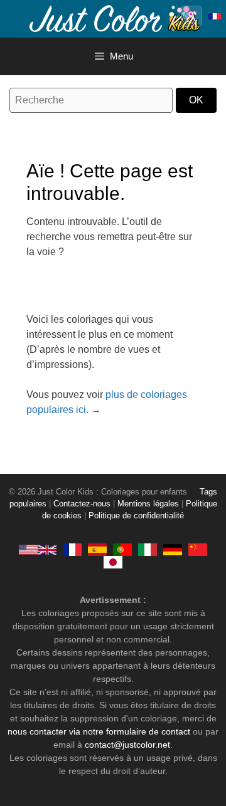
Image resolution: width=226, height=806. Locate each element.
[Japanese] (113, 562)
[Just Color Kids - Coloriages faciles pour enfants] (72, 549)
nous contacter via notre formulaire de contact (99, 731)
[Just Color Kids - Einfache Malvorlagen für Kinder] (172, 549)
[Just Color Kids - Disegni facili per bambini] (147, 549)
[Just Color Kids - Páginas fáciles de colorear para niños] (97, 549)
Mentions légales (148, 504)
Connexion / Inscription (191, 16)
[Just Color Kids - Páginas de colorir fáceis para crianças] (122, 549)
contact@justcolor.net (127, 745)
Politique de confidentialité (136, 515)
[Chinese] (197, 549)
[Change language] (214, 16)
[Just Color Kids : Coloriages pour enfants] (115, 18)
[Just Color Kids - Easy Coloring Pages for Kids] (37, 549)
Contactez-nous (81, 504)
